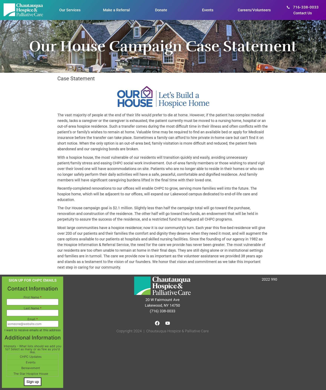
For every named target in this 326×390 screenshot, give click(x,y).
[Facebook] (157, 323)
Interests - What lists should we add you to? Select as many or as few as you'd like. (32, 349)
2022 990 (269, 279)
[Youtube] (167, 323)
